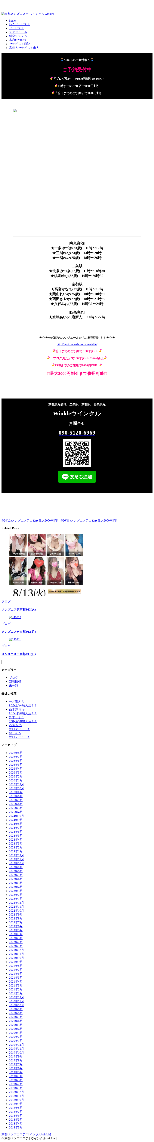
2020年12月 (16, 997)
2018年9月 (16, 1103)
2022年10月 (16, 910)
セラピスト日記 (19, 43)
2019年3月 (16, 1080)
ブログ (6, 601)
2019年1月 (16, 1088)
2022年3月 (16, 938)
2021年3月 (16, 985)
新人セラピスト (19, 24)
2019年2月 (16, 1084)
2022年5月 (16, 930)
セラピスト (16, 28)
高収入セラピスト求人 (24, 47)
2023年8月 (16, 871)
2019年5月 (16, 1072)
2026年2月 (16, 776)
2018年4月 (16, 1123)
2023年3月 (16, 890)
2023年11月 (16, 859)
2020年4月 (16, 1028)
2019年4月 (16, 1076)
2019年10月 (16, 1052)
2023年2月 (16, 894)
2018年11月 (16, 1095)
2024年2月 (16, 847)
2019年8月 (16, 1060)
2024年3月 (16, 843)
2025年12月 (16, 784)
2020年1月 (16, 1040)
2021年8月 (16, 965)
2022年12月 (16, 902)
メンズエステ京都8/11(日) (19, 654)
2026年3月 (16, 772)
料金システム (18, 36)
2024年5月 (16, 835)
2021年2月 (16, 989)
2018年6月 (16, 1115)
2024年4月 (16, 839)
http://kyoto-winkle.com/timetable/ (77, 344)
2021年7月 (16, 969)
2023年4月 (16, 886)
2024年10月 (16, 815)
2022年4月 (16, 934)
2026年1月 (16, 780)
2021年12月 (16, 950)
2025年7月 (16, 800)
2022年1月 (16, 946)
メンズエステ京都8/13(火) (19, 609)
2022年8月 (16, 918)
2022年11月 (16, 906)
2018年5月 (16, 1119)
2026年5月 (16, 764)
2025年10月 (16, 788)
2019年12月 (16, 1044)
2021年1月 (16, 993)
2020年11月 (16, 1001)
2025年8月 (16, 796)
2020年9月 (16, 1009)
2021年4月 (16, 981)
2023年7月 (16, 875)
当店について (18, 40)
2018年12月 (16, 1092)
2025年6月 (16, 804)
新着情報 (15, 681)
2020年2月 (16, 1036)
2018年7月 (16, 1111)
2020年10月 (16, 1005)
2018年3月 (16, 1127)
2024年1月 (16, 851)
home (12, 20)
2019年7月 (16, 1064)
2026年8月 (16, 752)
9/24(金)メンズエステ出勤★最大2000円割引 (31, 520)
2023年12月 (16, 855)
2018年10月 (16, 1099)
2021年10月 (16, 957)
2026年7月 (16, 756)
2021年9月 (16, 961)
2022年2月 (16, 942)
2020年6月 (16, 1021)
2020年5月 (16, 1025)
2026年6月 (16, 760)
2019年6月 (16, 1068)
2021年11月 (16, 954)
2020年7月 (16, 1017)
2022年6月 (16, 926)
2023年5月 (16, 883)
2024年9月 (16, 819)
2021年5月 (16, 977)
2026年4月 (16, 768)
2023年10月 (16, 863)
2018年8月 (16, 1107)
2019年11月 (16, 1048)
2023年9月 (16, 867)
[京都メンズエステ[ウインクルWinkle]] (28, 13)
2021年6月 (16, 973)
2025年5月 (16, 808)
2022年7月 (16, 922)
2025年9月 (16, 792)
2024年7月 (16, 827)
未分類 (13, 685)
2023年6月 (16, 879)
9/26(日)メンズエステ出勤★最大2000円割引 (89, 520)
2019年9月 (16, 1056)
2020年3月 (16, 1032)
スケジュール (18, 32)
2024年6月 (16, 831)
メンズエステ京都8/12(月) (19, 631)
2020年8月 (16, 1013)
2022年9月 (16, 914)
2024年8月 (16, 823)
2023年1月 (16, 898)
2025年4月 (16, 812)
